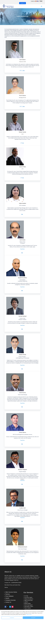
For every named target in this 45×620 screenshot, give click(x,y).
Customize (12, 617)
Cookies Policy (29, 614)
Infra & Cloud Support (28, 604)
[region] (22, 615)
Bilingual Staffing (27, 603)
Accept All (33, 617)
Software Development (28, 598)
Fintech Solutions (27, 607)
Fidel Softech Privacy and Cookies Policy (12, 584)
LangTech (26, 601)
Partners (7, 594)
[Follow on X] (8, 607)
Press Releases (9, 596)
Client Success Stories (11, 592)
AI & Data (26, 595)
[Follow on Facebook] (5, 607)
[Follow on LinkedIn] (10, 607)
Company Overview (10, 600)
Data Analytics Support (28, 606)
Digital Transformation (28, 600)
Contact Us (22, 3)
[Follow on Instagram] (12, 607)
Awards (7, 598)
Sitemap (6, 587)
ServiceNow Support (28, 597)
